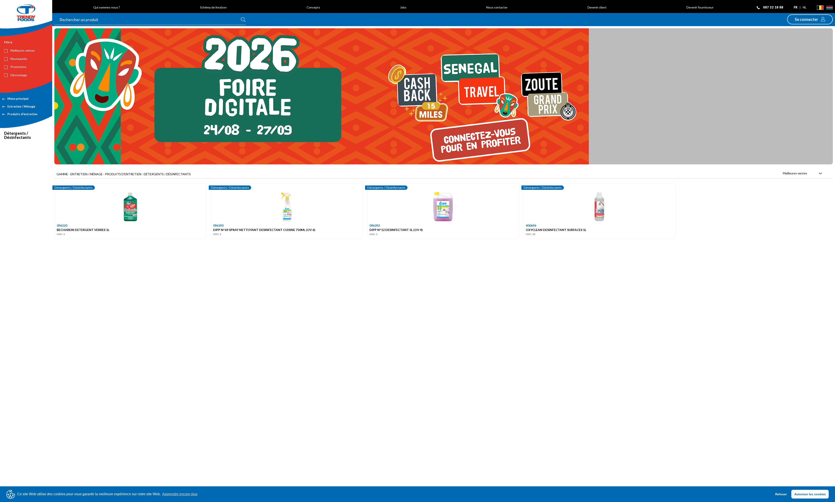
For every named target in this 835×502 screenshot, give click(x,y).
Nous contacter (497, 7)
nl (805, 7)
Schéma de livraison (213, 7)
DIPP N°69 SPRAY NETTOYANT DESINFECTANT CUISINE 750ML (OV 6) (264, 230)
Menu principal (17, 98)
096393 (218, 225)
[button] (810, 19)
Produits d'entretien (22, 114)
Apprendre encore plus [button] (179, 494)
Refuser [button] (781, 494)
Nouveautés (18, 59)
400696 (531, 225)
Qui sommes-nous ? (106, 7)
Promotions (18, 67)
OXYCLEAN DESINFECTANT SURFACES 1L (556, 230)
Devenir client (597, 7)
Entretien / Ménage (21, 106)
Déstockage (18, 75)
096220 (62, 225)
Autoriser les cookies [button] (810, 494)
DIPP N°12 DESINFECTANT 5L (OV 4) (396, 230)
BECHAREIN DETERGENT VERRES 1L (83, 230)
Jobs (403, 7)
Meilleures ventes (22, 50)
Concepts (313, 7)
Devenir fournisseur (699, 7)
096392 (374, 225)
